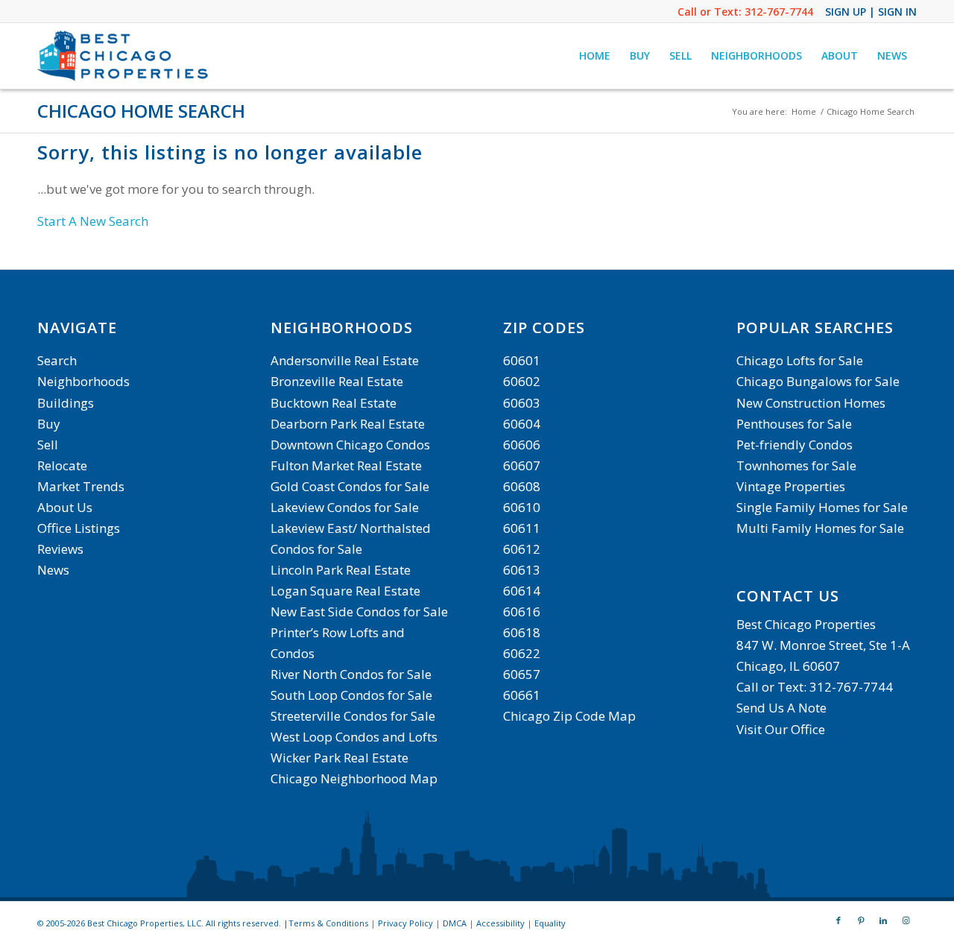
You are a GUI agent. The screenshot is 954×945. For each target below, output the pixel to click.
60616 (521, 611)
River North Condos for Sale (351, 674)
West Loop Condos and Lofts (354, 736)
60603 (521, 402)
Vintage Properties (790, 486)
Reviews (60, 548)
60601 (521, 360)
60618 (521, 632)
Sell (47, 444)
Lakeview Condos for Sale (345, 507)
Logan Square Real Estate (345, 590)
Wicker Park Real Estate (339, 757)
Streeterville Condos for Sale (353, 715)
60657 (521, 674)
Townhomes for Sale (796, 465)
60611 (521, 528)
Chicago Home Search (141, 110)
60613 (521, 569)
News (53, 569)
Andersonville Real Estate (345, 360)
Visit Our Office (780, 729)
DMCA (455, 923)
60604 (521, 423)
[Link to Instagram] (905, 920)
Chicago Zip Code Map (569, 715)
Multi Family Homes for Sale (820, 528)
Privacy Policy (405, 923)
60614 (521, 590)
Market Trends (80, 486)
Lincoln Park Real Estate (341, 569)
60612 (521, 548)
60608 (521, 486)
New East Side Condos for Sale (359, 611)
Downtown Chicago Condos (350, 444)
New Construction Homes (810, 402)
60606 (521, 444)
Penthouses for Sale (794, 423)
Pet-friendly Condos (794, 444)
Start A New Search (92, 221)
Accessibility (500, 923)
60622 (521, 653)
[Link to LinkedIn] (883, 920)
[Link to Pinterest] (861, 920)
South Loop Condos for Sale (351, 695)
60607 (521, 465)
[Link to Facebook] (838, 920)
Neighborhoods (83, 381)
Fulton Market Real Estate (346, 465)
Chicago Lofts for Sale (799, 360)
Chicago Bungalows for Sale (818, 381)
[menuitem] (594, 56)
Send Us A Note (781, 707)
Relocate (62, 465)
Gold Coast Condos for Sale (350, 486)
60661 (521, 695)
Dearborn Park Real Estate (348, 423)
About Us (64, 507)
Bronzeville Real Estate (337, 381)
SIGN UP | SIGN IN (871, 11)
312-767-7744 (779, 11)
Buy (48, 423)
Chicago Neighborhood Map (354, 778)
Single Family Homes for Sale (822, 507)
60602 (521, 381)
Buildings (65, 402)
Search (57, 360)
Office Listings (78, 528)
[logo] (124, 56)
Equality (550, 923)
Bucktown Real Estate (334, 402)
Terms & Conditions (328, 923)
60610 (521, 507)
